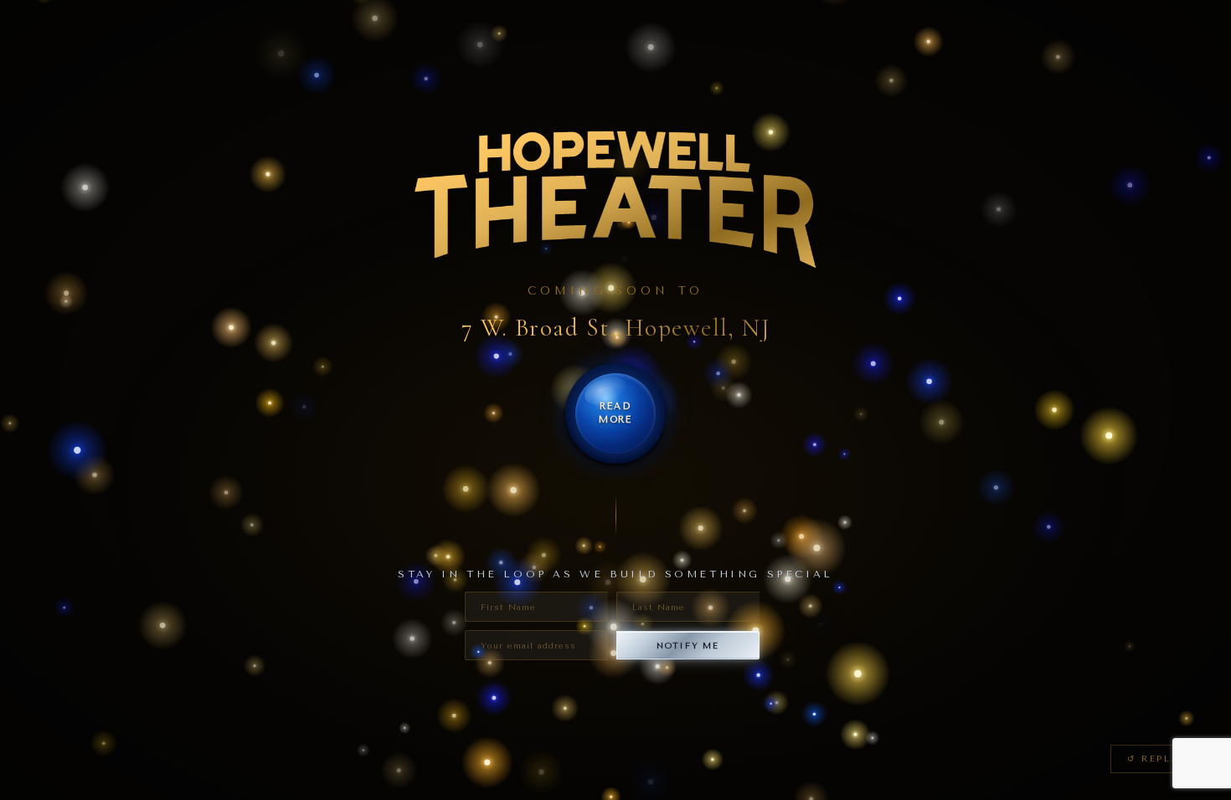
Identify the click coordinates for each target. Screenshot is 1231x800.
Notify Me (688, 645)
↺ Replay (1157, 758)
